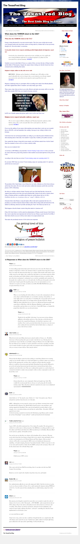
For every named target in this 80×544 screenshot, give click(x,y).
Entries (63, 48)
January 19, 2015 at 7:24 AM (15, 480)
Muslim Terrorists (47, 250)
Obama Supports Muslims (41, 251)
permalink (40, 253)
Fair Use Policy (52, 25)
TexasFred (20, 35)
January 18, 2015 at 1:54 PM (20, 291)
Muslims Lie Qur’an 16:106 (19, 251)
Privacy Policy (61, 25)
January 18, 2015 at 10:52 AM (15, 355)
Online (62, 55)
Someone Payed (70, 25)
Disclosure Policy (44, 25)
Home (6, 25)
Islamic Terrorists (39, 250)
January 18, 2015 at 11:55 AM (20, 377)
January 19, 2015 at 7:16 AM (15, 464)
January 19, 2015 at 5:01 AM (24, 314)
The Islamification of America (25, 253)
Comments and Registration (32, 25)
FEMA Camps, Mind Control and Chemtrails (45, 30)
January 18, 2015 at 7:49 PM (15, 422)
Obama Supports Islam (31, 251)
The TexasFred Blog (14, 5)
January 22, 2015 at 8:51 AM (15, 497)
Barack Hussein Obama (31, 250)
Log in (62, 47)
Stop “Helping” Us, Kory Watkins (12, 30)
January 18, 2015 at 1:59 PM (15, 394)
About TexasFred (13, 25)
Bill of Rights (21, 25)
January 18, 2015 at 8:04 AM (15, 265)
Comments (63, 50)
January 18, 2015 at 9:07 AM (15, 334)
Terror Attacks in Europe (14, 253)
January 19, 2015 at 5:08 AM (20, 452)
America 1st (17, 250)
